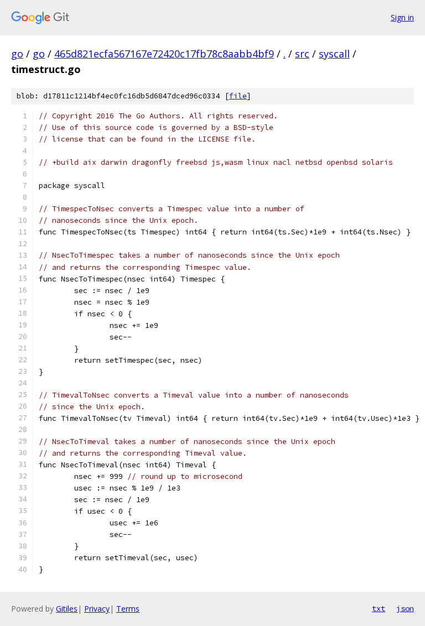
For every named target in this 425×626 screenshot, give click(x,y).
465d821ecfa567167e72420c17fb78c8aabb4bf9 (164, 53)
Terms (127, 608)
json (405, 608)
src (302, 53)
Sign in (402, 17)
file (238, 96)
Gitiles (66, 608)
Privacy (97, 608)
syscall (334, 53)
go (17, 53)
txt (378, 608)
